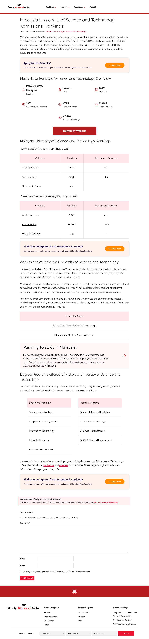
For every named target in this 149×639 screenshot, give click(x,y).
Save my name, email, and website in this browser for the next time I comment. (56, 572)
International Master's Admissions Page (74, 335)
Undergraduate (83, 613)
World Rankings (30, 167)
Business (47, 613)
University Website (74, 130)
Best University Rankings (122, 620)
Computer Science (51, 617)
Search (126, 633)
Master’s (81, 617)
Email (23, 565)
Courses (63, 7)
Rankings (50, 7)
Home (22, 31)
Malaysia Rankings (31, 186)
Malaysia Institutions (36, 31)
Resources (78, 7)
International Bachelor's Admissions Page (74, 325)
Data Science (49, 621)
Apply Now (116, 65)
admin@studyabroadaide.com (106, 502)
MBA (80, 621)
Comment (25, 523)
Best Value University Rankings (124, 624)
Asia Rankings (29, 177)
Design (46, 625)
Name (23, 558)
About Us (93, 7)
